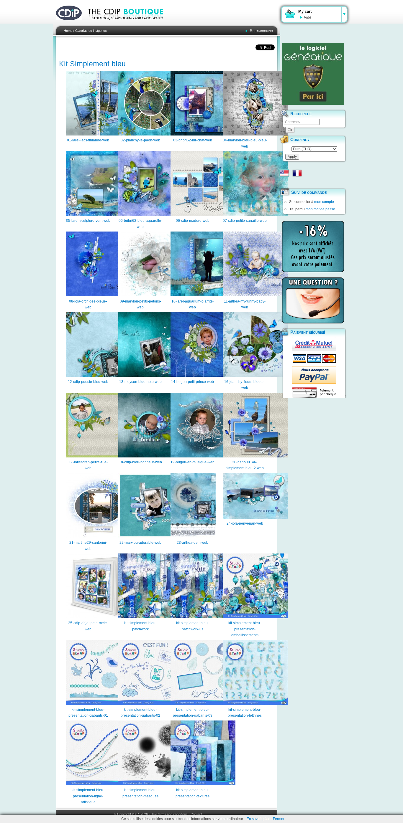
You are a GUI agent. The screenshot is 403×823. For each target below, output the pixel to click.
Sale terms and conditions (169, 814)
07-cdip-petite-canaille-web (245, 221)
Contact (196, 814)
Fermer (278, 819)
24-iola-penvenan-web (245, 523)
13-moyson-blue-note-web (140, 382)
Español (284, 182)
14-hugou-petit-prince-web (192, 382)
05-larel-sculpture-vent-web (88, 221)
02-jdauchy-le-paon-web (140, 140)
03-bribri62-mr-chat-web (192, 140)
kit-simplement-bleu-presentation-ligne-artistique (88, 796)
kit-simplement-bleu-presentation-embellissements (244, 629)
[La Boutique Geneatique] (313, 74)
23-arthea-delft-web (192, 543)
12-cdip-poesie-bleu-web (88, 382)
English (284, 173)
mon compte (324, 202)
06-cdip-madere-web (192, 221)
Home (68, 30)
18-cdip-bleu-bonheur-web (140, 462)
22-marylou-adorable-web (140, 543)
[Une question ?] (313, 300)
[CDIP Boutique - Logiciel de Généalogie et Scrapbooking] (129, 24)
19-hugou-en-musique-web (192, 462)
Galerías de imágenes (91, 30)
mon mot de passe (320, 209)
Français (297, 173)
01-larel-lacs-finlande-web (88, 140)
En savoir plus (258, 819)
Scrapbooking (261, 31)
